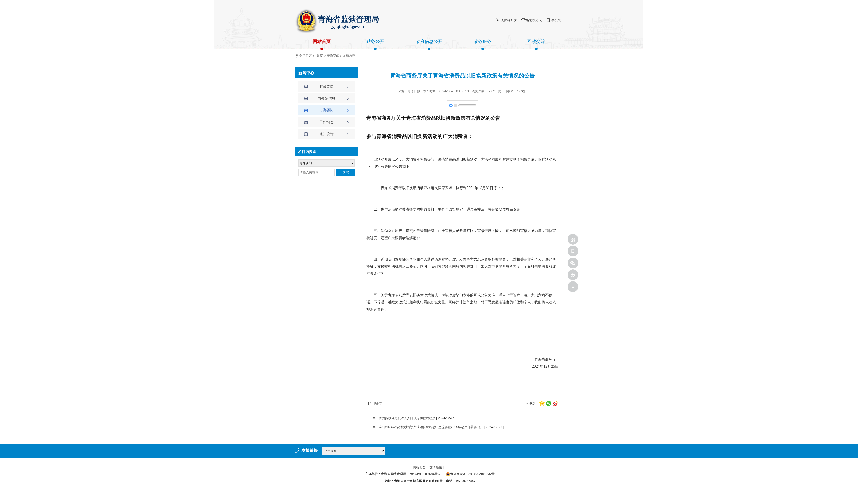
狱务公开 (375, 41)
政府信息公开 (429, 41)
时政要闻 (326, 86)
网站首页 (322, 41)
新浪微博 (573, 274)
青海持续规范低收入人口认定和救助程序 (407, 418)
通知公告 (326, 134)
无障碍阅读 (509, 20)
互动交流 (536, 41)
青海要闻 (333, 56)
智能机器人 (534, 20)
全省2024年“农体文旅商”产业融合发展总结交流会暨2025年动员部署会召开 (431, 427)
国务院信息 (326, 98)
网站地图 (420, 467)
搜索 (346, 172)
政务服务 (483, 41)
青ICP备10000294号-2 (425, 474)
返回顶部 (573, 286)
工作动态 (326, 122)
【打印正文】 (375, 403)
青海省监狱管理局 (393, 474)
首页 (320, 56)
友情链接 (436, 467)
